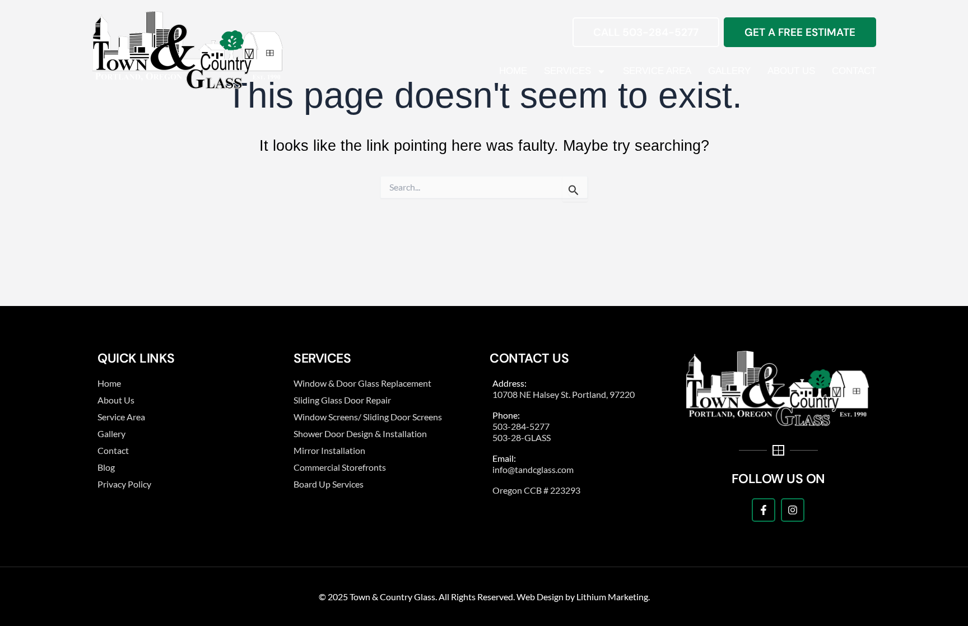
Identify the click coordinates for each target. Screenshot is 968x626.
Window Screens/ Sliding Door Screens (368, 416)
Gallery (729, 71)
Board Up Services (329, 484)
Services (567, 71)
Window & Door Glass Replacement (362, 383)
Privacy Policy (124, 484)
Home (513, 71)
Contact (854, 71)
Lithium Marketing (612, 596)
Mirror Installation (329, 450)
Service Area (657, 71)
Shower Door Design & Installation (360, 433)
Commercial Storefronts (340, 467)
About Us (791, 71)
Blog (106, 467)
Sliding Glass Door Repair (342, 400)
